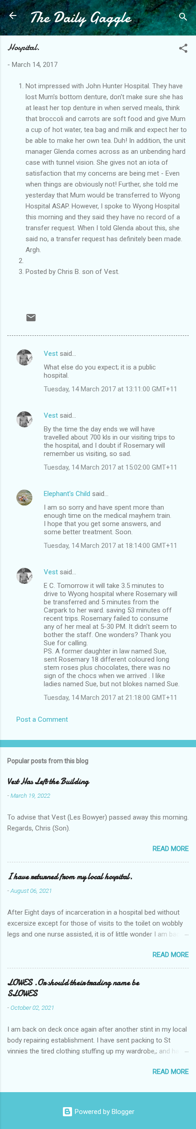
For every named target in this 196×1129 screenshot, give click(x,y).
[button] (183, 50)
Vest (51, 353)
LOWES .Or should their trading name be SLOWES (73, 988)
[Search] (183, 18)
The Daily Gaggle (79, 17)
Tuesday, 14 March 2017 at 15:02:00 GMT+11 (110, 467)
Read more (171, 849)
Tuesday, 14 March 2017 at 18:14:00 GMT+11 (110, 546)
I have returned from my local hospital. (70, 876)
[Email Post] (31, 321)
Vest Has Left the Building (47, 781)
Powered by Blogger (103, 1112)
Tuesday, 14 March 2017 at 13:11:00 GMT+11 (110, 389)
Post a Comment (42, 719)
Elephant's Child (67, 494)
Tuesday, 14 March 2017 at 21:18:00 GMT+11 (110, 698)
